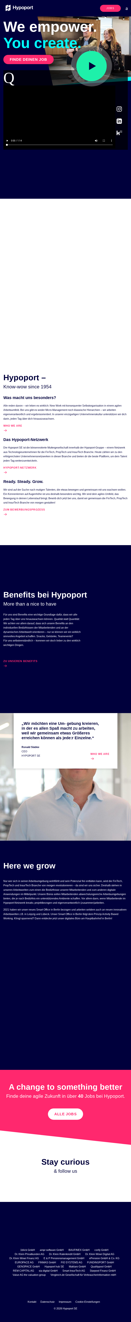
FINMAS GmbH (47, 1262)
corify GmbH (101, 1250)
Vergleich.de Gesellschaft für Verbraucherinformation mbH (83, 1275)
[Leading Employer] (65, 1237)
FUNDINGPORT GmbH (100, 1262)
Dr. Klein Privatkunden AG (29, 1254)
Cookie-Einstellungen (87, 1302)
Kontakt (32, 1302)
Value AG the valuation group (29, 1275)
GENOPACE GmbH (28, 1266)
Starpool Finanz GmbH (103, 1270)
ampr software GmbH (52, 1250)
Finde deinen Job (28, 59)
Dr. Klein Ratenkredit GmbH (65, 1254)
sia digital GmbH (48, 1270)
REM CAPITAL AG (23, 1270)
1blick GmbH (27, 1250)
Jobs (110, 8)
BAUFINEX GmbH (79, 1250)
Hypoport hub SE (54, 1266)
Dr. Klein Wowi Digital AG (99, 1254)
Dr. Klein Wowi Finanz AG (24, 1258)
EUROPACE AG (24, 1262)
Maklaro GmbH (77, 1266)
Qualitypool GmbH (101, 1266)
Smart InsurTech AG (73, 1270)
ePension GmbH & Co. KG (104, 1258)
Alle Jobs (65, 1114)
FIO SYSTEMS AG (71, 1262)
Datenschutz (47, 1302)
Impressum (65, 1302)
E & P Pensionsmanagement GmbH (64, 1258)
